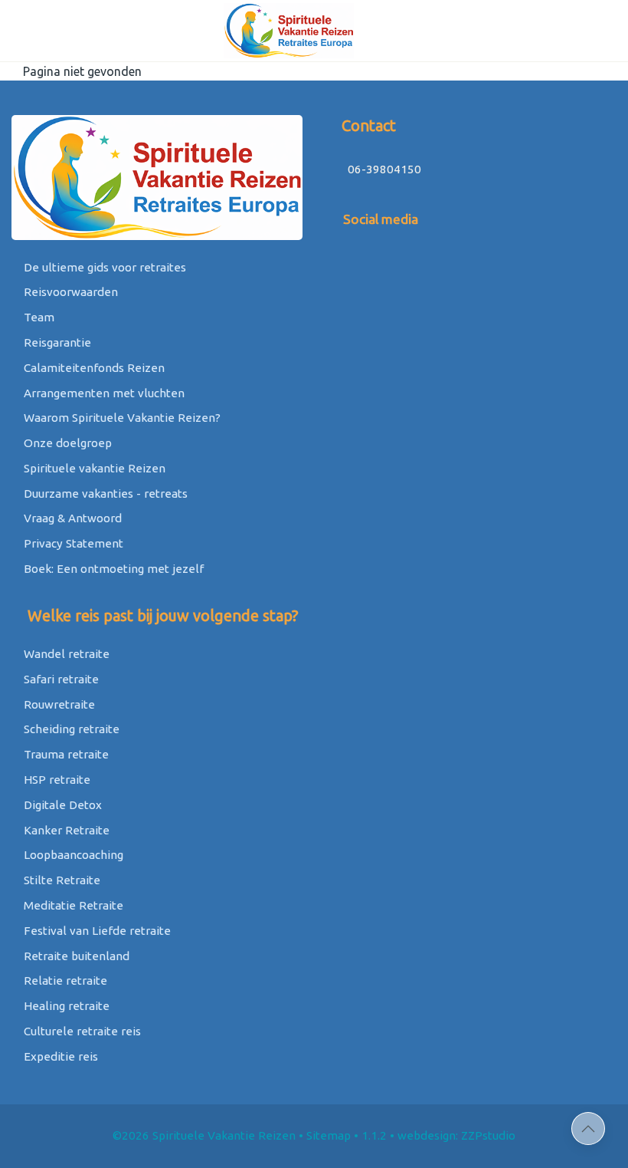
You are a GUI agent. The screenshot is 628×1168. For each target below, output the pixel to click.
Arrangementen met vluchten (103, 393)
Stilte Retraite (60, 880)
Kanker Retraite (65, 830)
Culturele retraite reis (81, 1031)
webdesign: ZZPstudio (456, 1135)
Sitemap (328, 1135)
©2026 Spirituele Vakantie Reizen (204, 1135)
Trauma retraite (65, 754)
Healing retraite (65, 1005)
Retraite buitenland (75, 955)
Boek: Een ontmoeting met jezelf (112, 568)
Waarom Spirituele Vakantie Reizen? (121, 417)
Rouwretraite (58, 704)
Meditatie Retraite (72, 905)
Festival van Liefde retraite (96, 930)
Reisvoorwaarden (69, 291)
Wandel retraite (65, 653)
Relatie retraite (64, 980)
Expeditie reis (59, 1056)
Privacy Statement (72, 543)
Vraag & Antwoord (71, 518)
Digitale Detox (61, 804)
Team (37, 317)
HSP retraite (55, 779)
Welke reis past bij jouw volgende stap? (161, 615)
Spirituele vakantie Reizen (93, 468)
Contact (367, 125)
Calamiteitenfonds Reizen (93, 367)
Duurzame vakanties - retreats (104, 493)
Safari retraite (60, 679)
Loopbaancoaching (72, 854)
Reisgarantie (56, 342)
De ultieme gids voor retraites (103, 267)
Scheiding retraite (70, 728)
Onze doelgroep (66, 442)
